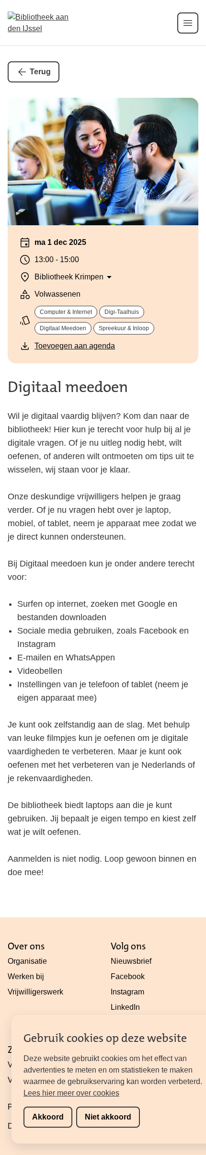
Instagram (127, 992)
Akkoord (48, 1117)
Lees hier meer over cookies (71, 1093)
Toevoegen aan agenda (74, 346)
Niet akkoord (108, 1117)
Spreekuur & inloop (124, 328)
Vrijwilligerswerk (35, 992)
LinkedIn (125, 1007)
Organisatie (27, 961)
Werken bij (26, 976)
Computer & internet (66, 312)
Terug (40, 72)
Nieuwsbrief (131, 961)
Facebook (128, 976)
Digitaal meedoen (63, 328)
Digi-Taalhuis (121, 312)
